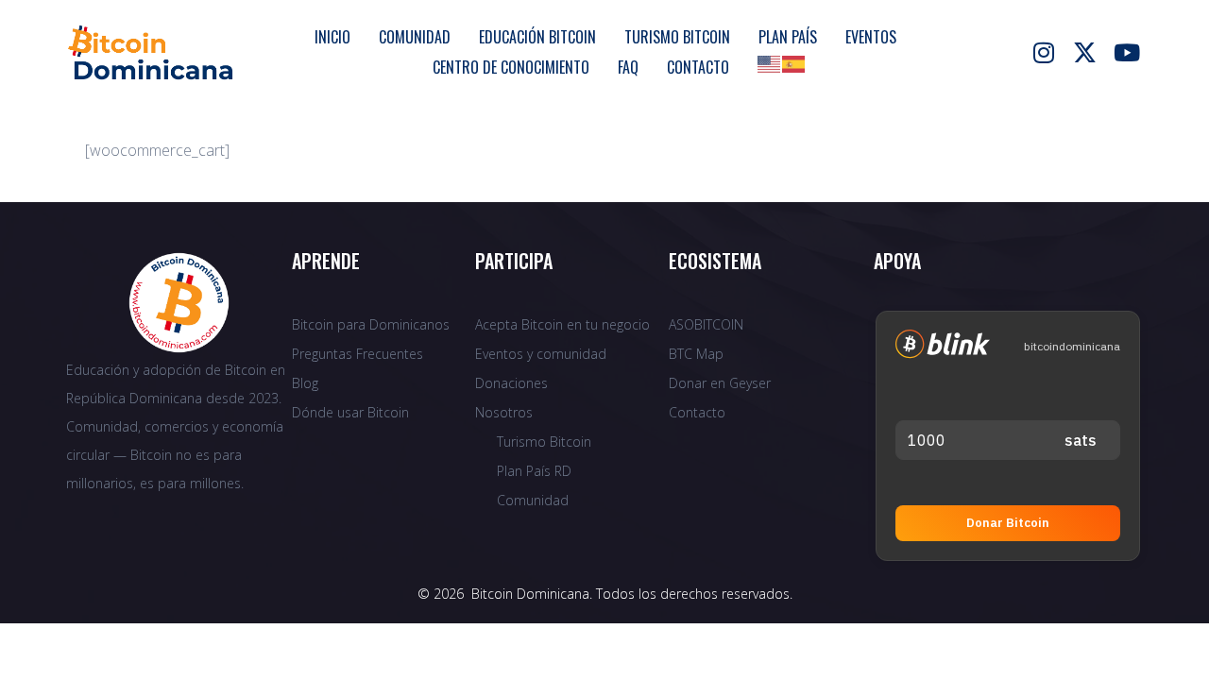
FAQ (628, 67)
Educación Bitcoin (537, 37)
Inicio (332, 37)
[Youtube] (1126, 52)
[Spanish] (794, 62)
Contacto (698, 67)
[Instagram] (1043, 52)
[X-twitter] (1085, 52)
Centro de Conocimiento (511, 67)
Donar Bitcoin (1007, 523)
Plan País (787, 37)
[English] (770, 62)
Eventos (870, 37)
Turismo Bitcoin (677, 37)
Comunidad (415, 37)
